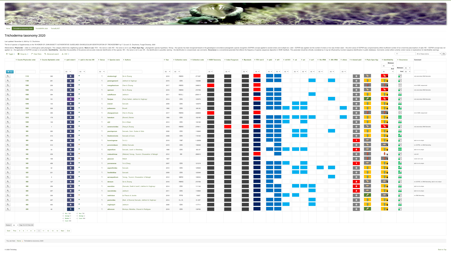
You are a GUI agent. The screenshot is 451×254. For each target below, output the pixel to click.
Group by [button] (23, 54)
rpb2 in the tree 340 (87, 60)
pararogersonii (112, 81)
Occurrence (403, 60)
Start (8, 231)
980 (27, 131)
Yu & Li (124, 140)
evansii (110, 104)
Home (8, 28)
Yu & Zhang (126, 163)
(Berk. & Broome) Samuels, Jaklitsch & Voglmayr (139, 200)
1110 (27, 76)
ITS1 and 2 (260, 60)
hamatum (110, 117)
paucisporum (112, 131)
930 (27, 168)
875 (27, 195)
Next (62, 231)
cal (296, 60)
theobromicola (112, 136)
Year (167, 60)
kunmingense (112, 140)
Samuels (125, 104)
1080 (27, 90)
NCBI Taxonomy (215, 60)
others (344, 60)
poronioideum (112, 145)
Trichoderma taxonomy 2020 (22, 28)
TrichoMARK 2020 (41, 28)
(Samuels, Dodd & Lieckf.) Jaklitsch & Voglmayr (138, 186)
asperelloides (112, 168)
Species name (115, 60)
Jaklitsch (125, 94)
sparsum (110, 90)
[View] (7, 76)
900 (27, 182)
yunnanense (111, 163)
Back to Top (442, 249)
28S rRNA (334, 60)
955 (27, 145)
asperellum (111, 149)
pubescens (111, 108)
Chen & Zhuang (127, 85)
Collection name (181, 60)
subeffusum (111, 94)
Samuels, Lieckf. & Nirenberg (132, 149)
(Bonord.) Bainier (128, 117)
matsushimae (112, 154)
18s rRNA (322, 60)
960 (27, 140)
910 (27, 177)
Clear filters (37, 54)
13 (52, 231)
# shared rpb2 (356, 60)
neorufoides (111, 191)
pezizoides (111, 200)
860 (27, 204)
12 (48, 231)
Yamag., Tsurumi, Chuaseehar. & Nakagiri (136, 177)
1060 (27, 94)
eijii (108, 122)
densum (110, 182)
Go (11, 72)
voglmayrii (111, 204)
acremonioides (113, 126)
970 (27, 136)
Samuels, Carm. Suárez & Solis (133, 131)
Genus (102, 60)
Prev (14, 231)
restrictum (111, 195)
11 (43, 231)
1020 (27, 113)
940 (27, 163)
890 (27, 186)
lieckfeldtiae (111, 172)
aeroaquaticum (112, 177)
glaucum (110, 159)
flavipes (110, 99)
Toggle (11, 54)
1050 (27, 99)
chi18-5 (287, 60)
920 (27, 172)
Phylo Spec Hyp (372, 60)
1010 (27, 117)
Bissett (124, 108)
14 (57, 231)
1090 (27, 85)
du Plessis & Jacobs (129, 195)
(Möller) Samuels (128, 145)
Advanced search (53, 54)
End (68, 231)
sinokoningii (112, 76)
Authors (128, 60)
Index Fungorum (232, 60)
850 (27, 209)
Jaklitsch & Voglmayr (129, 81)
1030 (27, 108)
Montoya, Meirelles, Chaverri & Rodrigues (136, 209)
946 (27, 154)
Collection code (198, 60)
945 (27, 159)
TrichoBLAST (55, 28)
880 (27, 191)
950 (27, 149)
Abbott (124, 159)
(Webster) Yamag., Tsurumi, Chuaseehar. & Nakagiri (140, 154)
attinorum (111, 209)
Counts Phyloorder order (26, 60)
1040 (27, 104)
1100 (27, 81)
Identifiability (388, 60)
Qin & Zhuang (127, 76)
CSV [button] (66, 54)
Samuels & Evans (128, 136)
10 (39, 231)
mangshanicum (113, 85)
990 (27, 126)
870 (27, 200)
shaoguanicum (112, 113)
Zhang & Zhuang (128, 126)
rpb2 (270, 60)
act (304, 60)
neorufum (111, 186)
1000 (27, 122)
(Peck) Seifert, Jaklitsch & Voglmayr (134, 99)
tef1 (278, 60)
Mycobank (247, 60)
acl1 (312, 60)
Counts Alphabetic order (51, 60)
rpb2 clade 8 (70, 60)
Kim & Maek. (126, 122)
